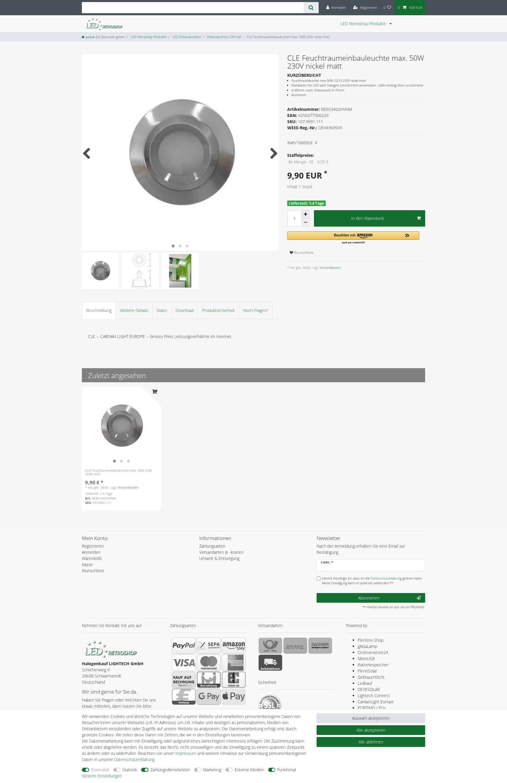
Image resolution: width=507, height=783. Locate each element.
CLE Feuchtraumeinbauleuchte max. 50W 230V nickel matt (118, 472)
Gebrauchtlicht (371, 677)
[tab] (99, 310)
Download (184, 310)
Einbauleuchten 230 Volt (223, 37)
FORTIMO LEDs (372, 708)
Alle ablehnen (371, 742)
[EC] (233, 679)
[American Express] (233, 662)
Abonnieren (368, 598)
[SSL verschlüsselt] (269, 705)
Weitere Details (134, 310)
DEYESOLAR (369, 689)
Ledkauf (365, 683)
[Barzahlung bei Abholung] (208, 679)
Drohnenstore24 (373, 652)
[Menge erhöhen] (305, 214)
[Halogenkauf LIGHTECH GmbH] (111, 648)
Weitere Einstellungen (102, 776)
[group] (121, 426)
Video (162, 310)
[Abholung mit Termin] (270, 662)
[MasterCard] (208, 662)
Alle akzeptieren (371, 730)
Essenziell (100, 769)
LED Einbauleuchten (186, 37)
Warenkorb (92, 558)
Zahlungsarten (212, 546)
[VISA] (183, 662)
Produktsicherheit (218, 310)
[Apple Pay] (233, 696)
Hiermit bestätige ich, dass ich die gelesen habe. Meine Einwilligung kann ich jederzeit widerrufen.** (372, 580)
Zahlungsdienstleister (170, 769)
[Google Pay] (208, 696)
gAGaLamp (367, 646)
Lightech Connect (374, 695)
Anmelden (91, 552)
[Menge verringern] (305, 222)
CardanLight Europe (376, 701)
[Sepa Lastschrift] (208, 645)
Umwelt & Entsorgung (219, 558)
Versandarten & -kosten (221, 552)
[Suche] (311, 7)
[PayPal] (183, 645)
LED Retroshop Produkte (364, 23)
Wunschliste (303, 252)
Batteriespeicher (373, 664)
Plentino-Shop (370, 640)
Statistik (129, 769)
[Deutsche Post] (270, 645)
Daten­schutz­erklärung (134, 759)
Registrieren (93, 546)
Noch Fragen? (255, 310)
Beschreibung (98, 310)
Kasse (87, 564)
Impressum (185, 753)
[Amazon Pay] (233, 645)
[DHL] (295, 645)
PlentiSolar (367, 671)
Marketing (212, 769)
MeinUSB (366, 658)
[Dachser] (320, 645)
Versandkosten (330, 267)
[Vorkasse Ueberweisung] (183, 696)
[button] (353, 237)
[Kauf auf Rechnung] (183, 679)
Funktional (286, 769)
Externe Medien (249, 769)
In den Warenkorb (367, 218)
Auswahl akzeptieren (371, 718)
